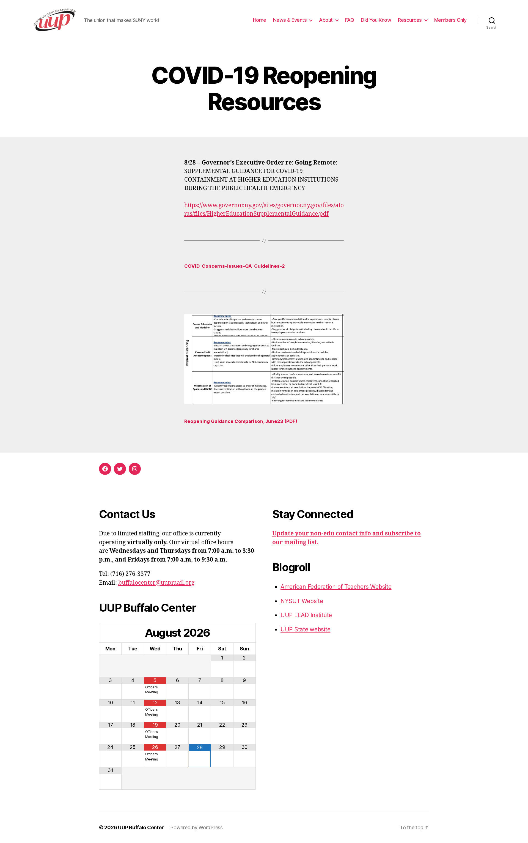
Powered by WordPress (196, 827)
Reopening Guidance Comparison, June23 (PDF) (240, 421)
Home (259, 20)
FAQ (349, 20)
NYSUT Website (301, 601)
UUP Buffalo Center (141, 827)
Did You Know (376, 20)
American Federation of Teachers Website (335, 586)
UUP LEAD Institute (306, 615)
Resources (410, 20)
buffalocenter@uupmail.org (156, 583)
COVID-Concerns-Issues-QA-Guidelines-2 (234, 266)
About (326, 20)
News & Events (290, 20)
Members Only (450, 20)
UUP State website (305, 629)
